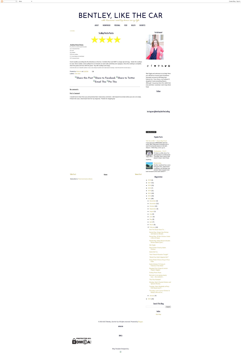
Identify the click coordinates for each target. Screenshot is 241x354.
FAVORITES (142, 25)
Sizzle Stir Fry (153, 252)
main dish (77, 73)
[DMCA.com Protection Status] (81, 344)
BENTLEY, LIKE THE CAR (120, 16)
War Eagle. (152, 245)
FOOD (125, 25)
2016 (149, 185)
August (152, 211)
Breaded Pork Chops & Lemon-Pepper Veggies (158, 269)
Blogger (140, 321)
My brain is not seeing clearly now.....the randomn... (158, 276)
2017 (149, 182)
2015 (149, 188)
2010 (149, 299)
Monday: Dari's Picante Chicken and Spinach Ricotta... (160, 282)
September (153, 209)
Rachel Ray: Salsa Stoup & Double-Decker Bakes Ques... (159, 241)
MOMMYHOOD (106, 25)
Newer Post (138, 174)
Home (105, 175)
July (151, 214)
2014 (149, 190)
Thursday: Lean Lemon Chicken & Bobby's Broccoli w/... (159, 291)
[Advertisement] (106, 157)
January (152, 295)
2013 (149, 193)
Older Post (73, 174)
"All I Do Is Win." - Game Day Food (156, 141)
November (153, 203)
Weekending (157, 163)
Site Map (158, 314)
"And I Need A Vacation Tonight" (158, 254)
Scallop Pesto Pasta (155, 272)
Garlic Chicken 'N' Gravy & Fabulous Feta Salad (157, 264)
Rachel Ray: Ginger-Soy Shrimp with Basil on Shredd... (158, 233)
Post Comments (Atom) (85, 179)
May (151, 219)
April (151, 222)
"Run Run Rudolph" (155, 279)
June (151, 216)
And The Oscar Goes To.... (157, 229)
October (152, 206)
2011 (149, 198)
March (152, 224)
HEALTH (133, 25)
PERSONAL (117, 25)
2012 (149, 196)
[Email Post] (92, 71)
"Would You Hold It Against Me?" (159, 257)
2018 (149, 180)
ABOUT (97, 25)
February (152, 227)
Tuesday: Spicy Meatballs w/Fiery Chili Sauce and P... (159, 287)
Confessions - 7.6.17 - (160, 151)
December (153, 201)
